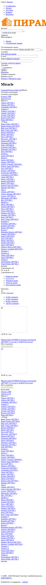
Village (4, 260)
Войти (3, 54)
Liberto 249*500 (8, 192)
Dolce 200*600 (7, 145)
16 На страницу (12, 297)
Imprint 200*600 (8, 181)
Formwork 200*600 (9, 173)
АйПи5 (25, 582)
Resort (4, 230)
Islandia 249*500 (8, 188)
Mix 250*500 (7, 200)
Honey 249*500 (8, 179)
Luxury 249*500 (8, 196)
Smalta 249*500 (8, 243)
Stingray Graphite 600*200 (12, 249)
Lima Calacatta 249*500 (11, 194)
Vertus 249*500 (7, 255)
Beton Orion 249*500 (10, 124)
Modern (4, 202)
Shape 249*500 (7, 241)
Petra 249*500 (7, 217)
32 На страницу (12, 299)
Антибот (4, 52)
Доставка (9, 10)
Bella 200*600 (7, 120)
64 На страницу (12, 301)
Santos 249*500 (7, 236)
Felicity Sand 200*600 (10, 166)
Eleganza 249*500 (8, 147)
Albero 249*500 (8, 103)
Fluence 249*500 (8, 171)
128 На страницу (12, 303)
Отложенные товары (14, 43)
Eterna (4, 158)
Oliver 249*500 (7, 211)
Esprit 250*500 (7, 156)
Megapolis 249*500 (9, 198)
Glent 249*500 (7, 177)
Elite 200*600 (7, 152)
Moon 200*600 (7, 205)
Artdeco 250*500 (8, 111)
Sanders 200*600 (8, 234)
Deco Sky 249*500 (9, 139)
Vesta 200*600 (7, 258)
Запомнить (7, 68)
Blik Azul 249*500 (9, 128)
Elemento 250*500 (9, 149)
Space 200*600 (7, 245)
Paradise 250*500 (8, 215)
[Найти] (24, 31)
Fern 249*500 (7, 169)
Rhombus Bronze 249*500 (12, 232)
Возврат (9, 12)
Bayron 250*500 (8, 118)
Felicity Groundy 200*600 (11, 164)
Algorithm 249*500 (9, 107)
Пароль (4, 59)
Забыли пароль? (13, 59)
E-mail (3, 56)
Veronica (5, 253)
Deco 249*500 (7, 137)
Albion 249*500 (8, 105)
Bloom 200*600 (8, 133)
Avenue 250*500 (8, 116)
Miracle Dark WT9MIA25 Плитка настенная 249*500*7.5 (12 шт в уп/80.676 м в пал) (18, 341)
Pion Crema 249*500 (9, 219)
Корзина (4, 79)
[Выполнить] (42, 50)
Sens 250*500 (7, 238)
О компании (11, 6)
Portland (5, 222)
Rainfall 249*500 (8, 226)
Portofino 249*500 (8, 224)
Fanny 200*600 (7, 160)
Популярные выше (13, 285)
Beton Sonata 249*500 (10, 126)
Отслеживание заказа (9, 50)
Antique (4, 109)
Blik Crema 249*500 (9, 130)
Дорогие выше (11, 283)
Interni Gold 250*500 (10, 185)
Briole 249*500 (7, 135)
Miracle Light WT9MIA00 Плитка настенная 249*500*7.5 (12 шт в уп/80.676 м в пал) (18, 382)
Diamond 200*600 (8, 143)
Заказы (8, 41)
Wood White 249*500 (10, 264)
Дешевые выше (12, 281)
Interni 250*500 (7, 183)
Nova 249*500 (7, 209)
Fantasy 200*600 (8, 162)
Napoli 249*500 (8, 207)
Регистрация (11, 54)
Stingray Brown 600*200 (11, 247)
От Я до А (10, 278)
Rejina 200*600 (7, 228)
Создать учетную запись (11, 63)
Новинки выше (12, 276)
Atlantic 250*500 (8, 113)
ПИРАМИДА (6, 578)
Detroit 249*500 (8, 141)
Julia (3, 190)
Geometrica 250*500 (9, 175)
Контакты (10, 14)
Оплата (9, 8)
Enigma (4, 154)
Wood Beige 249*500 (10, 262)
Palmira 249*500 (8, 213)
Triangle (4, 251)
